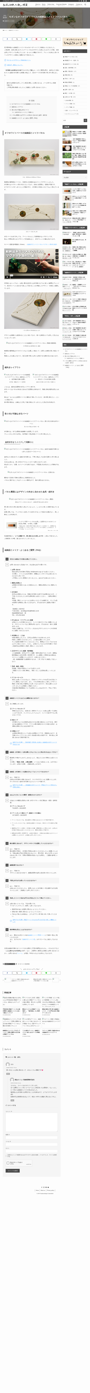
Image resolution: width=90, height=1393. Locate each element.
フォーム (19, 953)
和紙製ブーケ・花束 (72, 60)
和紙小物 (68, 75)
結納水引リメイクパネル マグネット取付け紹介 (42, 244)
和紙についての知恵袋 (72, 86)
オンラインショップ (71, 114)
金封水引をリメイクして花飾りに (24, 112)
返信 (8, 1073)
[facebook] (79, 1)
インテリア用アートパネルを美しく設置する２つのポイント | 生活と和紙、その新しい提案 (37, 522)
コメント (9, 1111)
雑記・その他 (70, 93)
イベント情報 (70, 103)
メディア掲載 (69, 107)
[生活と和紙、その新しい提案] (15, 4)
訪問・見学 (69, 89)
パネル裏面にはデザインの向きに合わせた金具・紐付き (29, 115)
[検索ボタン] (85, 5)
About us (43, 1190)
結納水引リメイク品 (9, 20)
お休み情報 (69, 100)
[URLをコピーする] (55, 39)
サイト (7, 1148)
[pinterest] (84, 1)
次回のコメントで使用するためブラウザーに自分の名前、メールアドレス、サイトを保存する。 (32, 1155)
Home (37, 1190)
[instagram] (81, 1)
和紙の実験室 (69, 82)
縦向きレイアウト (17, 107)
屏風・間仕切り (70, 71)
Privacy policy (50, 1190)
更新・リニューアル (71, 110)
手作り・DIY (69, 78)
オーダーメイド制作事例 (23, 964)
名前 (8, 1134)
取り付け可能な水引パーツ (20, 110)
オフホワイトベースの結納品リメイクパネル (26, 104)
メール (8, 1141)
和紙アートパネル (71, 56)
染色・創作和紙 (70, 67)
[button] (7, 39)
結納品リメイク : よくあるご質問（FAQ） (25, 118)
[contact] (86, 1)
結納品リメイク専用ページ (36, 935)
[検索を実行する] (85, 120)
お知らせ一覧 (70, 97)
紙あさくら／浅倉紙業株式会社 (25, 1079)
